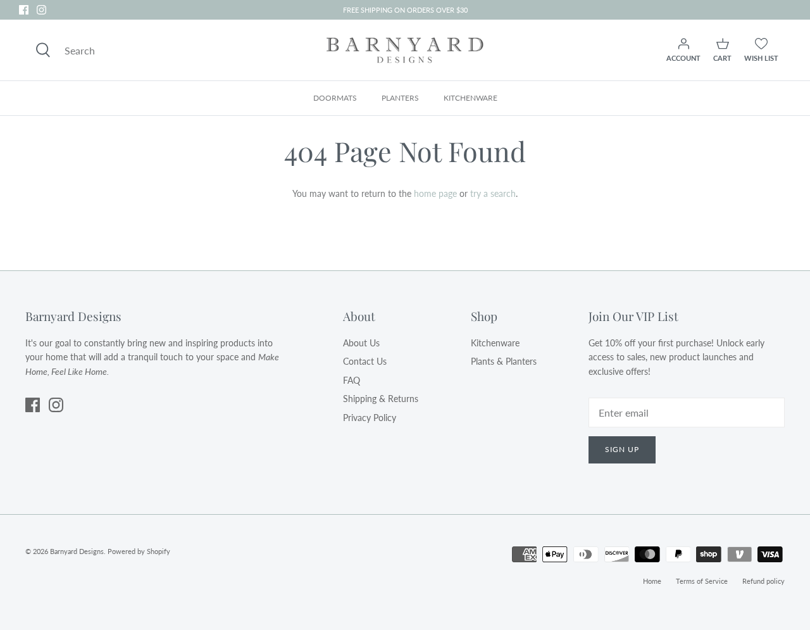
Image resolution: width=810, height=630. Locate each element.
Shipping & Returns (380, 398)
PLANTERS (400, 98)
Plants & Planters (504, 361)
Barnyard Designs (77, 551)
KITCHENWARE (470, 98)
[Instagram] (41, 10)
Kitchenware (495, 342)
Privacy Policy (369, 417)
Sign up (622, 449)
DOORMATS (335, 98)
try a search (493, 193)
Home (652, 581)
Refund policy (763, 581)
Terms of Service (702, 581)
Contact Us (365, 361)
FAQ (351, 380)
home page (435, 193)
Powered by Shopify (139, 551)
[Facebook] (23, 10)
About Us (361, 342)
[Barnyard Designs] (405, 50)
